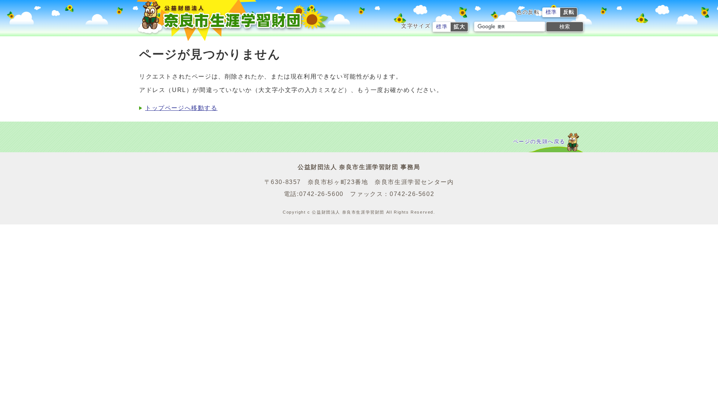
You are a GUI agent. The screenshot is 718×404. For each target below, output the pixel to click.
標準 (551, 12)
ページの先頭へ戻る (539, 141)
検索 (564, 27)
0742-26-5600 (321, 194)
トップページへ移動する (181, 108)
